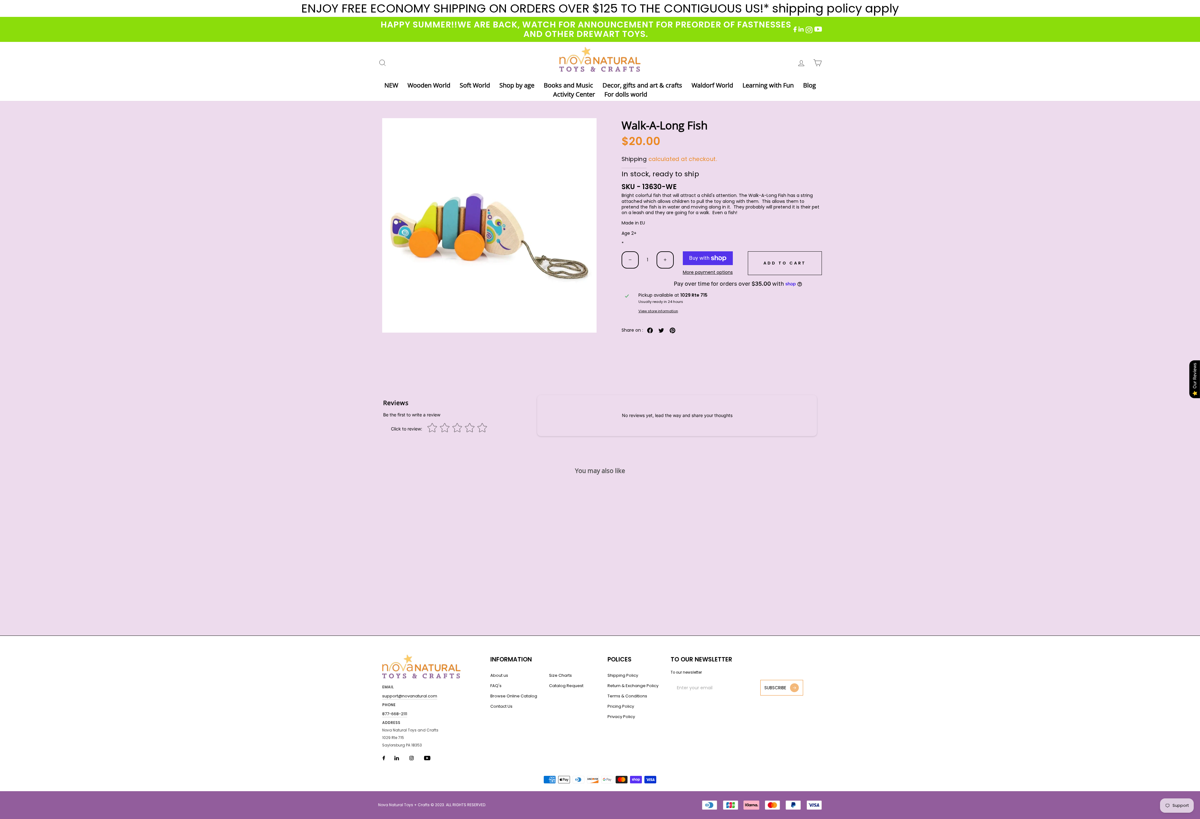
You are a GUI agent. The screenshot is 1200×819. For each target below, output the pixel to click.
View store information (658, 311)
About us (499, 675)
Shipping (634, 159)
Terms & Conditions (627, 696)
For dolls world (625, 94)
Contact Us (501, 706)
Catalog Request (566, 686)
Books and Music (568, 85)
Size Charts (560, 675)
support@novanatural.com (409, 696)
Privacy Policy (621, 717)
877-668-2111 (394, 714)
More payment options (708, 272)
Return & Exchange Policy (633, 686)
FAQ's (496, 686)
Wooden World (429, 85)
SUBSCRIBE (775, 688)
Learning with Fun (768, 85)
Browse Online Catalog (513, 696)
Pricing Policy (621, 706)
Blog (809, 85)
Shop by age (516, 85)
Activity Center (574, 94)
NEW (391, 85)
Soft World (475, 85)
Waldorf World (712, 85)
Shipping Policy (623, 675)
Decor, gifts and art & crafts (642, 85)
